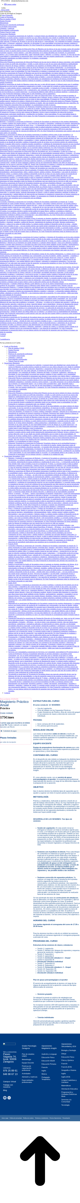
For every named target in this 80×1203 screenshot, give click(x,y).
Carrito (2, 339)
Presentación (66, 1118)
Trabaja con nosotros (8, 1086)
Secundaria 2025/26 (9, 699)
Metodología (26, 1059)
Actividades (26, 1073)
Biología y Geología (68, 1050)
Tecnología (65, 1105)
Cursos (2, 336)
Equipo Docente (28, 1063)
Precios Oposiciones (55, 1118)
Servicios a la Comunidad (66, 1101)
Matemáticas (66, 1085)
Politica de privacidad (16, 1118)
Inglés (44, 1071)
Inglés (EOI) (65, 1077)
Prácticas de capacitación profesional (26, 1068)
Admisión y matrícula (29, 1077)
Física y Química (67, 1060)
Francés (45, 1067)
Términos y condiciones (41, 1118)
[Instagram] (9, 1097)
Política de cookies (28, 1118)
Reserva (7, 339)
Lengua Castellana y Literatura (69, 1081)
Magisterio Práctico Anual (14, 703)
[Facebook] (4, 1097)
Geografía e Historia (68, 1070)
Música (44, 1074)
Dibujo (63, 1054)
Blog (5, 1090)
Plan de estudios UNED (28, 1055)
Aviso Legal (5, 1118)
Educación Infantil (48, 1061)
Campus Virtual (9, 1082)
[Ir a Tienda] (40, 1200)
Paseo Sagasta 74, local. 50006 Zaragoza (9, 1058)
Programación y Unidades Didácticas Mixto (69, 1094)
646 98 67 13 (10, 1074)
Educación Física (48, 1057)
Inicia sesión (5, 10)
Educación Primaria (49, 1064)
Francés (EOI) (66, 1067)
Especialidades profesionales (27, 1081)
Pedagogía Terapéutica (46, 1078)
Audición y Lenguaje (49, 1054)
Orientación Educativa (69, 1089)
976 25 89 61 (10, 1070)
